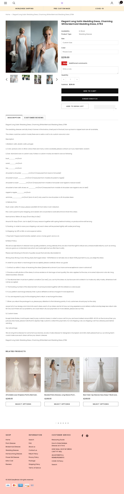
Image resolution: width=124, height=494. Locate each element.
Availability (65, 31)
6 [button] (68, 423)
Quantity (64, 75)
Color (63, 48)
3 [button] (60, 423)
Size (62, 39)
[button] (104, 106)
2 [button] (58, 423)
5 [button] (65, 423)
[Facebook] (82, 435)
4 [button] (63, 423)
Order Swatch (89, 99)
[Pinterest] (87, 435)
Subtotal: (64, 84)
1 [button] (56, 423)
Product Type (66, 34)
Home (8, 14)
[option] (24, 8)
